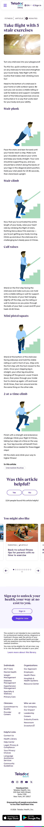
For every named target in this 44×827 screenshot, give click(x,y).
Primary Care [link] (9, 697)
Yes (14, 492)
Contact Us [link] (9, 735)
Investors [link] (28, 726)
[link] (12, 782)
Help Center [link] (9, 742)
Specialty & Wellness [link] (9, 692)
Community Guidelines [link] (9, 764)
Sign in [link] (38, 5)
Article (19, 18)
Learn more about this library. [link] (22, 652)
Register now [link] (22, 618)
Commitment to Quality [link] (11, 708)
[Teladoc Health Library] (17, 5)
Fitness (9, 18)
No (29, 492)
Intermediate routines (15, 468)
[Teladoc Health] (22, 775)
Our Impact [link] (29, 710)
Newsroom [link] (29, 722)
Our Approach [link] (30, 669)
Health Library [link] (10, 739)
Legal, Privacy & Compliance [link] (11, 746)
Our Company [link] (30, 707)
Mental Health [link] (10, 672)
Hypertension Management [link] (10, 687)
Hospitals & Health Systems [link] (31, 679)
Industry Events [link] (31, 719)
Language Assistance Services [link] (8, 758)
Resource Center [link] (31, 684)
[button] (5, 5)
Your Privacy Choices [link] (9, 751)
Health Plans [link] (29, 675)
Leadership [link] (29, 713)
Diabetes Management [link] (10, 682)
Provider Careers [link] (7, 713)
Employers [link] (28, 672)
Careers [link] (27, 716)
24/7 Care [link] (8, 669)
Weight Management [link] (10, 676)
